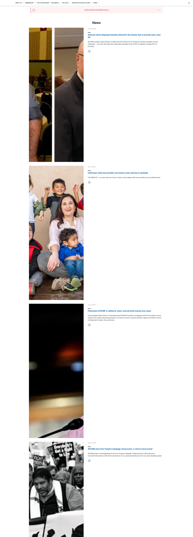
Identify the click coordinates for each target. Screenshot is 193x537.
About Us (18, 3)
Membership (29, 3)
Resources (55, 3)
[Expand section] (23, 3)
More (95, 3)
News (89, 32)
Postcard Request (43, 3)
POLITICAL (65, 3)
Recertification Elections (81, 3)
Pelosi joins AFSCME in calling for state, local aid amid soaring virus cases (119, 311)
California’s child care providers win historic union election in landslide (118, 173)
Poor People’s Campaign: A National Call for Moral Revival (134, 453)
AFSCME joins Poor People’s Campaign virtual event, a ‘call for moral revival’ (120, 449)
